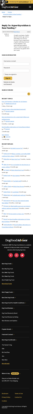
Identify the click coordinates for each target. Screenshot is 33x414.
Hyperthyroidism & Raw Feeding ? (12, 14)
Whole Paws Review (18, 187)
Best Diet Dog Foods (8, 298)
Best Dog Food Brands (8, 340)
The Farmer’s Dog (7, 345)
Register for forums (9, 82)
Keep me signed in (10, 74)
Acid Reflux (15, 192)
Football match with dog (18, 195)
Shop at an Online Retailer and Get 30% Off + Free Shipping (10, 380)
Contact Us (18, 397)
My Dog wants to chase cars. (16, 214)
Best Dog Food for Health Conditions (13, 303)
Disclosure (5, 393)
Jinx (3, 356)
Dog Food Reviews (7, 308)
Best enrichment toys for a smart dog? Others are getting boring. (15, 118)
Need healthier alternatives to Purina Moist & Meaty (16, 127)
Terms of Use (19, 393)
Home (3, 12)
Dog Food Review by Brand (9, 313)
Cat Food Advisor (23, 2)
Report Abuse (17, 32)
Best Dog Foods (7, 264)
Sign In (8, 78)
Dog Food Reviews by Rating (10, 317)
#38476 (28, 32)
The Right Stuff (17, 181)
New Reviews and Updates (9, 321)
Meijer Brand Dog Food (17, 170)
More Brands (6, 364)
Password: (7, 68)
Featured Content (7, 335)
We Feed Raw (6, 352)
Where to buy (10, 373)
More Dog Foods (7, 284)
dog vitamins (5, 135)
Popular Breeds (6, 329)
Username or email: (10, 61)
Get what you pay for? (17, 148)
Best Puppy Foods (7, 292)
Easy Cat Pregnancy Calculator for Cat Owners (14, 102)
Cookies (4, 401)
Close (30, 2)
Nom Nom (4, 360)
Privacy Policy (6, 397)
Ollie (3, 349)
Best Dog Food (7, 269)
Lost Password (8, 84)
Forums (10, 12)
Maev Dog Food (15, 159)
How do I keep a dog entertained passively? (14, 109)
